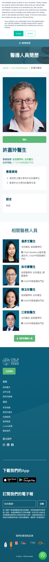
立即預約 (9, 371)
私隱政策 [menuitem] (6, 417)
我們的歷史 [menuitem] (7, 412)
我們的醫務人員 (26, 338)
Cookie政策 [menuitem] (8, 426)
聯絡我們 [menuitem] (6, 431)
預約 (24, 139)
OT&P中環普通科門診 (23, 162)
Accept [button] (18, 33)
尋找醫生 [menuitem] (6, 387)
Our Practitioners (19, 68)
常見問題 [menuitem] (6, 407)
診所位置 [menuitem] (6, 392)
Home (5, 68)
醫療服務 (25, 43)
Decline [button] (30, 33)
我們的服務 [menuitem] (7, 396)
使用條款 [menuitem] (6, 421)
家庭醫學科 (18, 159)
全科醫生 (28, 159)
